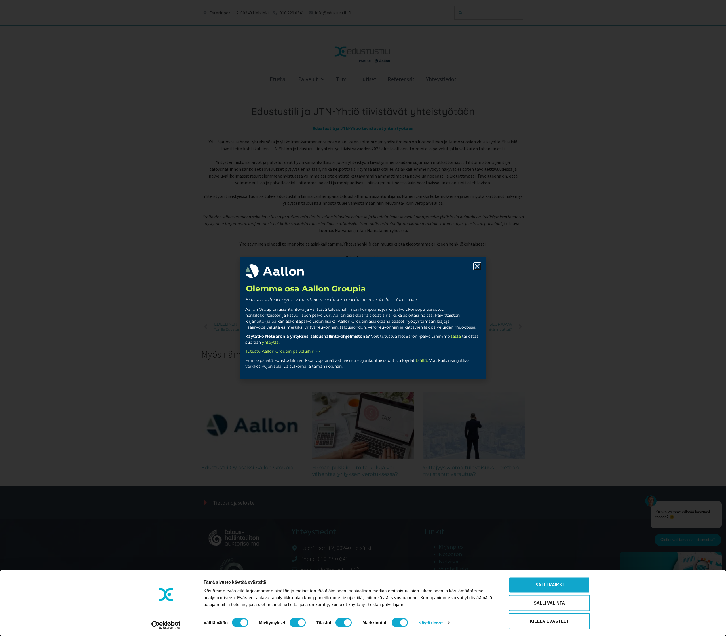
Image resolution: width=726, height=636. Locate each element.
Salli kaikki (549, 584)
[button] (477, 266)
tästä (456, 336)
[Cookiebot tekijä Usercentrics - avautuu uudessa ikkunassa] (166, 625)
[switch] (298, 622)
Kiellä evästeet (549, 621)
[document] (363, 318)
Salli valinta (549, 603)
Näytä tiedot (430, 622)
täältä (421, 360)
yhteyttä (270, 342)
